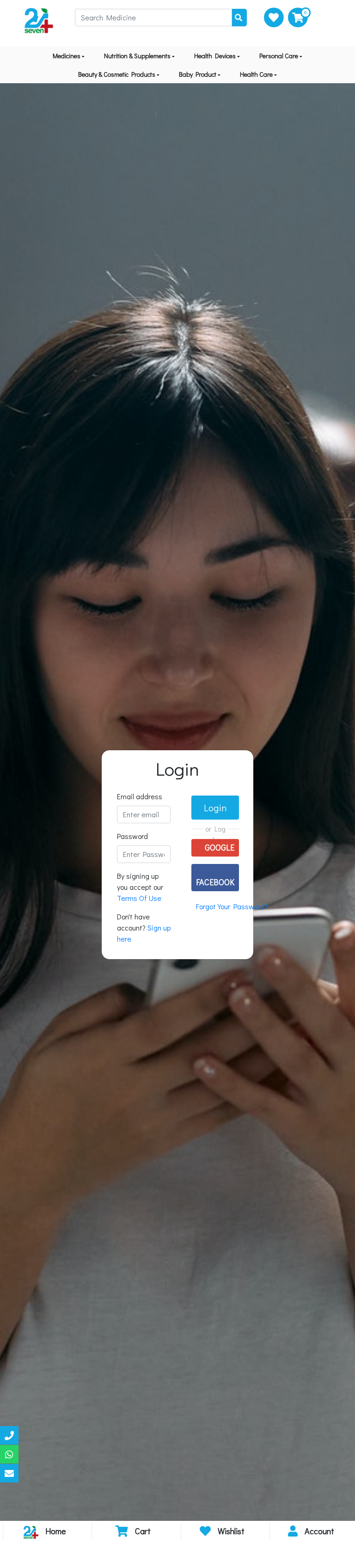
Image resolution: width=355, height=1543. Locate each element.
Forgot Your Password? (232, 906)
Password (132, 836)
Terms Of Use (139, 898)
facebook (215, 882)
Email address (139, 796)
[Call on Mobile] (9, 1435)
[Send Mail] (9, 1473)
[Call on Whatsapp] (9, 1454)
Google (218, 847)
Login (215, 808)
